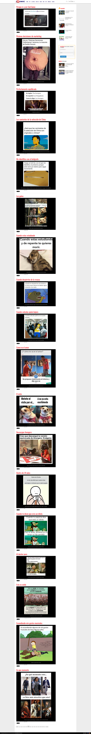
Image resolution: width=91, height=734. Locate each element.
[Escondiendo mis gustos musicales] (36, 660)
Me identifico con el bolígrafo (27, 159)
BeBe (43, 1)
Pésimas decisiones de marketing (28, 36)
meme (24, 83)
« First (17, 726)
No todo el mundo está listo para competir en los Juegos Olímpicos (69, 72)
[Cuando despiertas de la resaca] (36, 302)
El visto (19, 394)
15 (38, 726)
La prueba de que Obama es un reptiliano (69, 24)
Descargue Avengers (24, 432)
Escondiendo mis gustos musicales (29, 623)
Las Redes (33, 1)
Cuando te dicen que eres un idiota (29, 513)
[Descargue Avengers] (36, 463)
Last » (47, 726)
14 (36, 726)
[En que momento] (36, 717)
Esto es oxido (21, 584)
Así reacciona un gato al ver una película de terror (69, 65)
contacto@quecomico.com (18, 733)
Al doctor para (21, 554)
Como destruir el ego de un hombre (69, 11)
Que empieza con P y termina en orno (69, 18)
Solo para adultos (68, 31)
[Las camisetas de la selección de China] (36, 149)
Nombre (61, 52)
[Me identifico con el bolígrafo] (36, 186)
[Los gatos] (36, 226)
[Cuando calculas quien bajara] (36, 338)
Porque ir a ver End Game (25, 6)
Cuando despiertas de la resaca (28, 279)
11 (30, 726)
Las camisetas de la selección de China (31, 119)
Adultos (37, 1)
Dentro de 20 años (23, 472)
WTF (29, 1)
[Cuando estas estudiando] (36, 270)
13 (34, 726)
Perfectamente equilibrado (26, 89)
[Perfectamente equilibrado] (36, 110)
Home (27, 1)
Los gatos (19, 196)
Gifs (46, 1)
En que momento (22, 670)
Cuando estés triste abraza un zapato (68, 37)
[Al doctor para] (35, 575)
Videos (41, 1)
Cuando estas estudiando (25, 235)
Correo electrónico (63, 49)
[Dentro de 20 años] (36, 504)
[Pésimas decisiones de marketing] (36, 79)
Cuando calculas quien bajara (27, 311)
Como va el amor (22, 347)
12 (32, 726)
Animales (49, 1)
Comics (53, 1)
